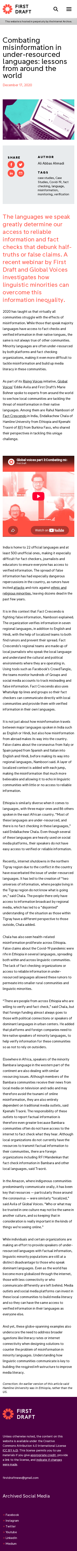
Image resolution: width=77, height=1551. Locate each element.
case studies (46, 177)
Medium (11, 1543)
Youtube (11, 1532)
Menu (68, 9)
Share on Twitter (20, 164)
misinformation (48, 190)
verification (61, 194)
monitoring (45, 194)
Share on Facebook (11, 164)
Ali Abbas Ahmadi (51, 163)
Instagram (12, 1520)
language (58, 186)
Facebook (12, 1514)
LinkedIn (11, 1537)
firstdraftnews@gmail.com (20, 1477)
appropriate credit (43, 1455)
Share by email (20, 173)
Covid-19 (55, 182)
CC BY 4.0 (10, 1450)
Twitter (11, 1526)
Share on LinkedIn (11, 173)
